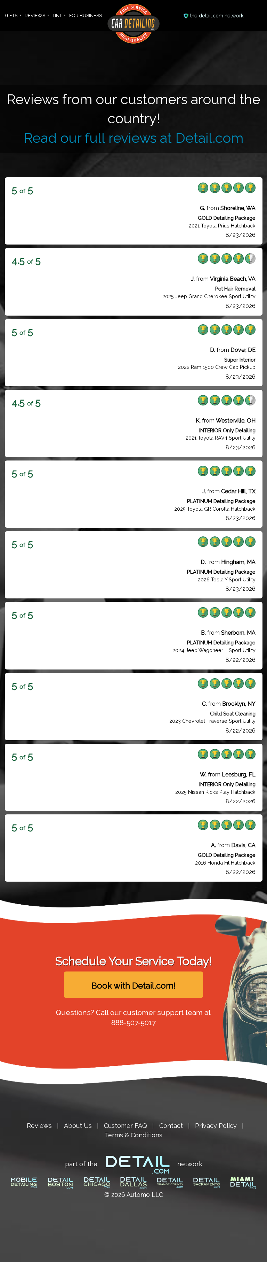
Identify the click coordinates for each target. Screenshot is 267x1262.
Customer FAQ (125, 1125)
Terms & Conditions (133, 1135)
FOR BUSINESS (85, 15)
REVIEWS (35, 15)
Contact (171, 1125)
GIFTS (11, 15)
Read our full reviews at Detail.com (133, 138)
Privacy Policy (216, 1125)
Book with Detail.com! (133, 986)
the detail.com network (217, 15)
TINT (57, 15)
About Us (78, 1125)
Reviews (39, 1125)
